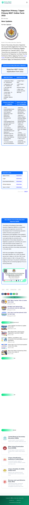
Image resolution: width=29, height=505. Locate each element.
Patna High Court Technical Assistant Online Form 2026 (17, 345)
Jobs (19, 289)
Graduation (13, 289)
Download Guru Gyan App (14, 502)
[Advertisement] (14, 158)
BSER (26, 191)
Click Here (19, 175)
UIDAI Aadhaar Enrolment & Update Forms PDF (17, 326)
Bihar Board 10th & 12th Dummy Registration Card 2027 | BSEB (16, 332)
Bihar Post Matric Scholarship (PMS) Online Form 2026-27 (17, 351)
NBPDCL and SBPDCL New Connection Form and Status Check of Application (17, 339)
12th (3, 289)
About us (18, 500)
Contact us (11, 500)
